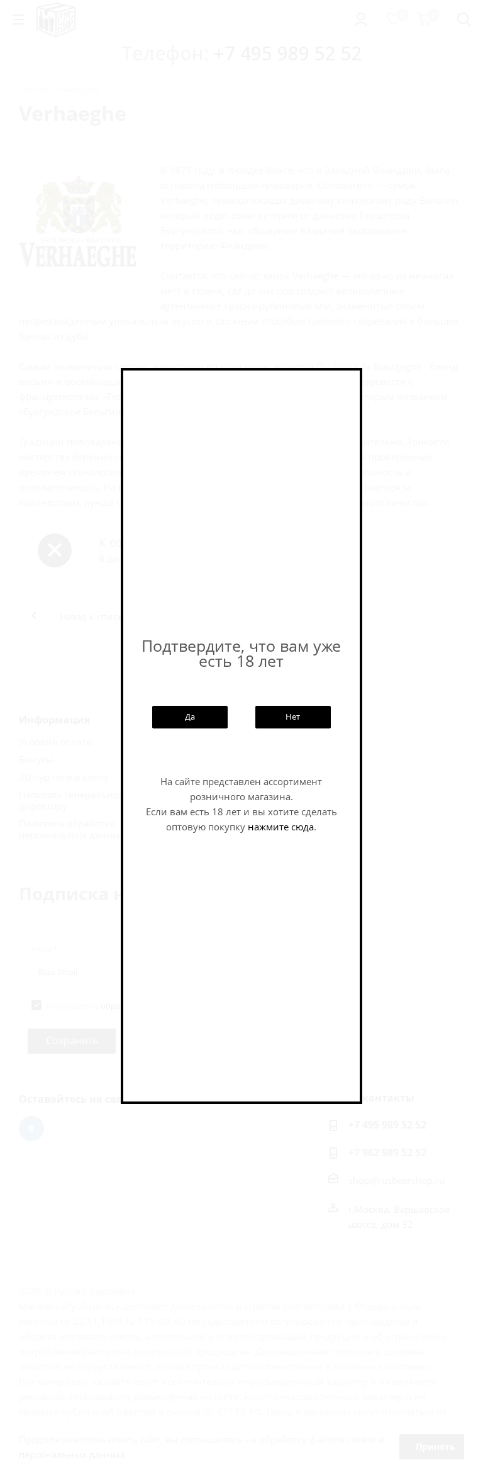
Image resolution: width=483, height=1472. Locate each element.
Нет (293, 716)
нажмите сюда (281, 826)
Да (190, 716)
